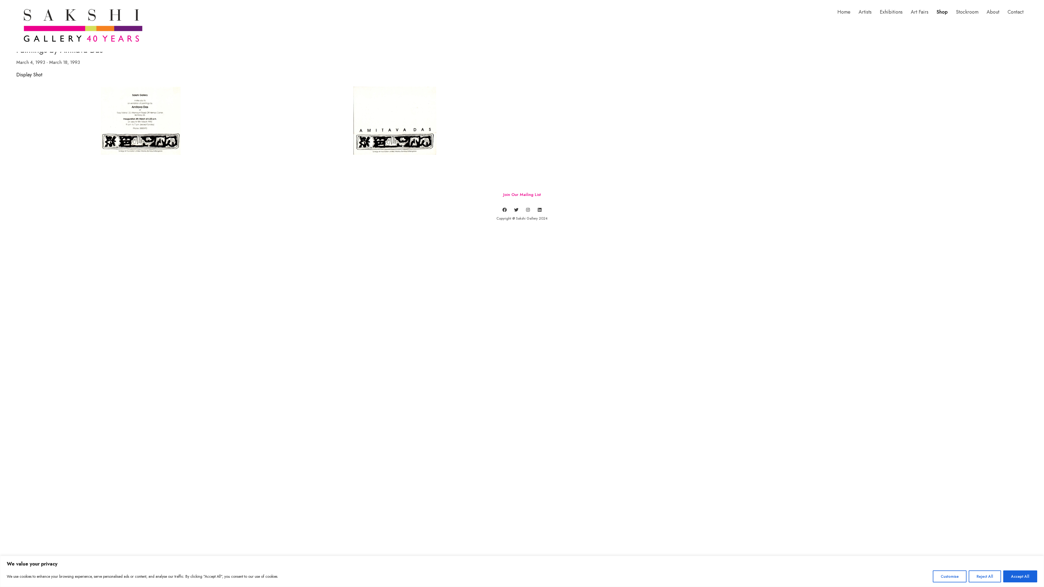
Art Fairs (919, 11)
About (993, 11)
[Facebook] (504, 209)
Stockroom (967, 11)
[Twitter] (516, 209)
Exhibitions (891, 11)
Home (843, 11)
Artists (865, 11)
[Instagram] (528, 209)
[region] (522, 571)
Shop (942, 11)
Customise (950, 576)
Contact (1016, 11)
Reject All (985, 576)
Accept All (1020, 576)
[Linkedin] (539, 209)
